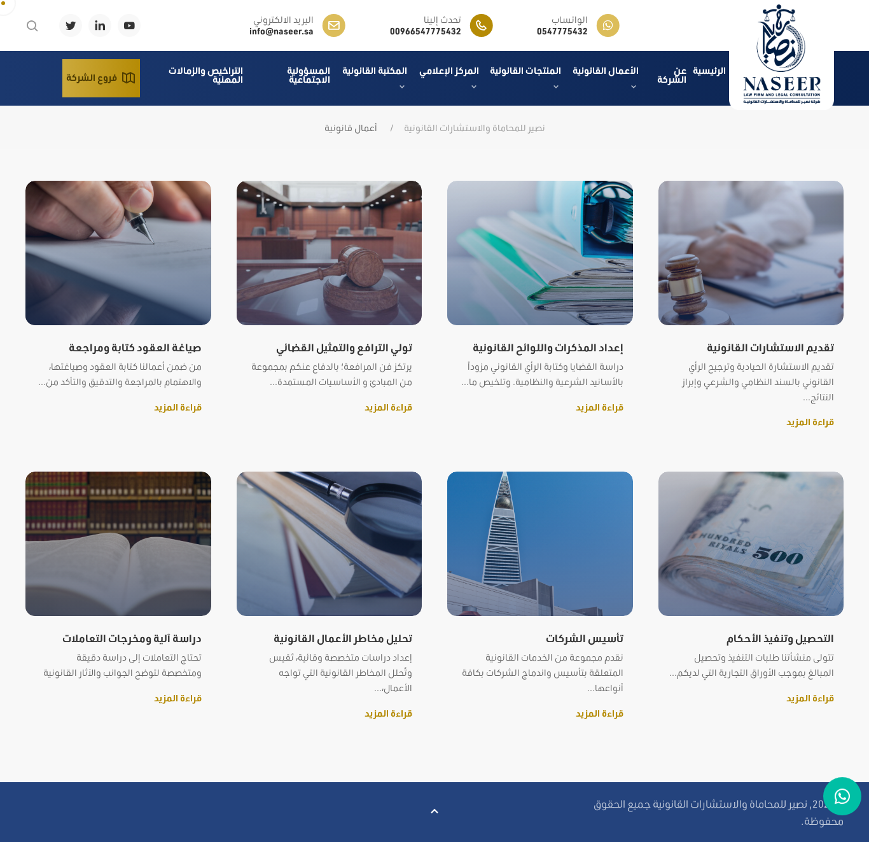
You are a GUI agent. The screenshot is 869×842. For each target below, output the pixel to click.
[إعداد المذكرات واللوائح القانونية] (540, 251)
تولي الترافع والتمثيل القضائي (344, 347)
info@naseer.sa (281, 31)
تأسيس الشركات (584, 638)
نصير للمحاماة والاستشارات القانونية (474, 128)
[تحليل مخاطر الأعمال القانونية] (329, 542)
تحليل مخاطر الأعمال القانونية (343, 638)
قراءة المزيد (810, 422)
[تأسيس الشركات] (540, 542)
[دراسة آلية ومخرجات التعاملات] (118, 542)
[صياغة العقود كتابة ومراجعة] (118, 251)
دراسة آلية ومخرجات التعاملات (132, 638)
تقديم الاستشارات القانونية (770, 347)
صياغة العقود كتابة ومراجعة (135, 347)
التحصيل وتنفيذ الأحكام (780, 638)
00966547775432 (425, 31)
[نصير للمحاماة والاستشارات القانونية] (781, 55)
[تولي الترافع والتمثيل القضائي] (329, 251)
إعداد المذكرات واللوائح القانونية (548, 347)
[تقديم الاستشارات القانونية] (751, 251)
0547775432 (562, 31)
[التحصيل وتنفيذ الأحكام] (751, 542)
